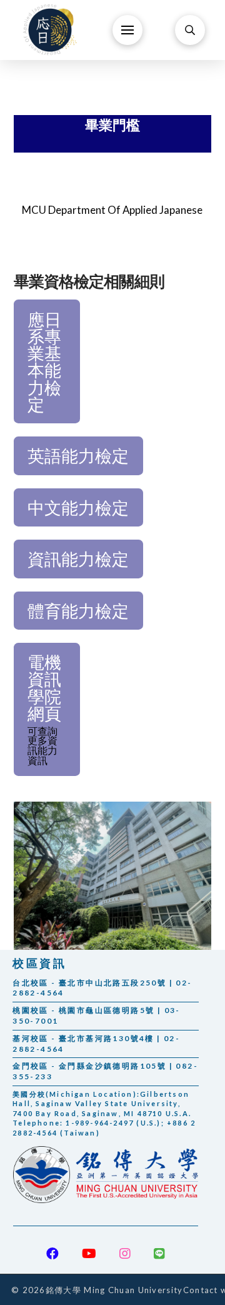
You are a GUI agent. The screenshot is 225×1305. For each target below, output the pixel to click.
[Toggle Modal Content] (190, 30)
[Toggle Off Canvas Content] (127, 30)
